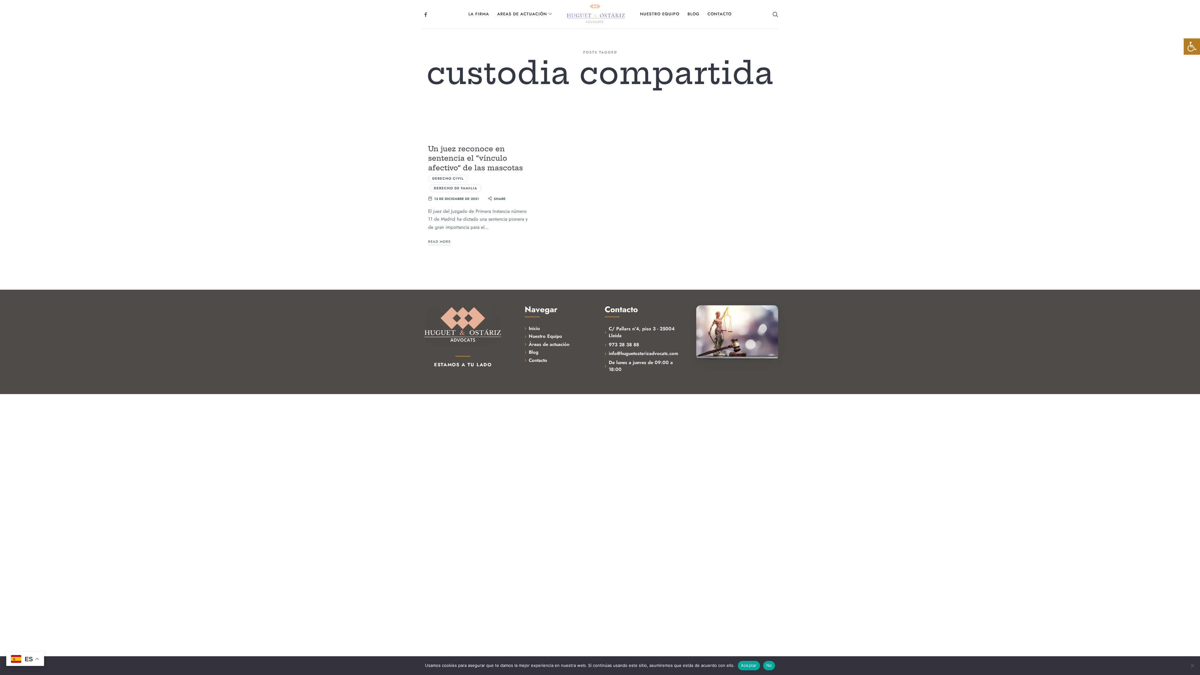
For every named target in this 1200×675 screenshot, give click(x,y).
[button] (1192, 46)
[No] (1192, 665)
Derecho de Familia (455, 188)
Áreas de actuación (549, 344)
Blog (533, 352)
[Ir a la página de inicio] (463, 324)
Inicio (534, 328)
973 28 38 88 (624, 344)
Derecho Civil (448, 178)
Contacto (538, 360)
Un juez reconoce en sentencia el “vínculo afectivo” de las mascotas (475, 158)
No (769, 665)
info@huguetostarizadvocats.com (643, 353)
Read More (439, 241)
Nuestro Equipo (545, 336)
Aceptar (749, 665)
